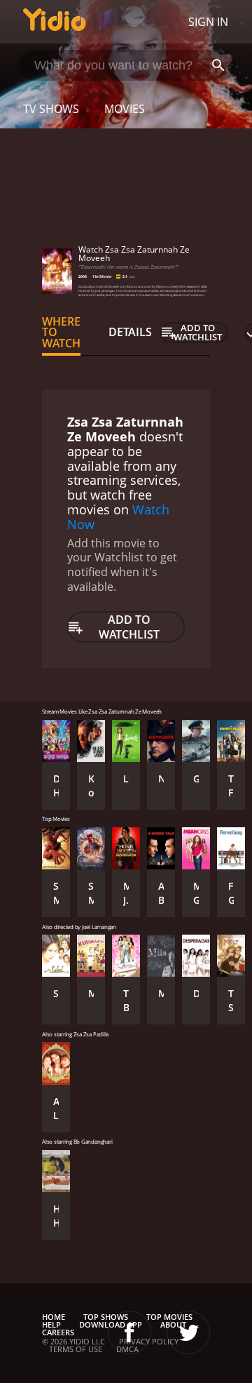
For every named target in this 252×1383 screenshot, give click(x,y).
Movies (124, 108)
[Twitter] (188, 1332)
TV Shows (51, 108)
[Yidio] (54, 22)
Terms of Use (75, 1349)
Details (130, 332)
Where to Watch (61, 333)
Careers (58, 1332)
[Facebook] (129, 1332)
